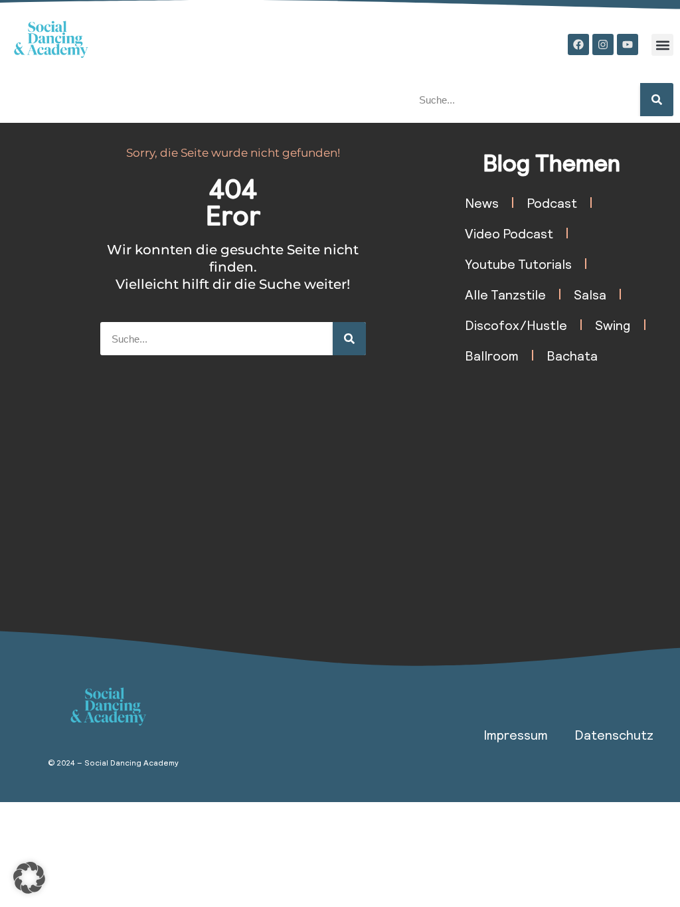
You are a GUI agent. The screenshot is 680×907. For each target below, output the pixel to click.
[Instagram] (603, 44)
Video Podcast (509, 233)
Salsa (590, 294)
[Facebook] (578, 44)
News (482, 202)
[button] (662, 45)
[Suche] (656, 99)
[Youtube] (627, 44)
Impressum (515, 734)
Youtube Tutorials (518, 264)
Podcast (552, 202)
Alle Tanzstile (505, 294)
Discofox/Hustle (516, 325)
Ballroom (492, 355)
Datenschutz (613, 734)
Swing (613, 325)
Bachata (572, 355)
